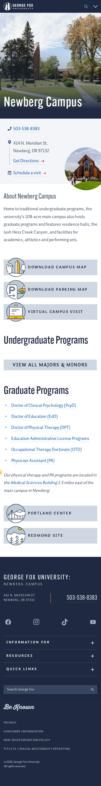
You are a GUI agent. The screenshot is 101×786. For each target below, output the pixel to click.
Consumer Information (23, 731)
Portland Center (50, 513)
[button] (86, 6)
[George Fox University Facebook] (8, 622)
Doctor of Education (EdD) (34, 416)
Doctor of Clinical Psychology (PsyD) (43, 405)
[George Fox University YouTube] (92, 622)
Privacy (10, 722)
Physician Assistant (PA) (33, 460)
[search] (92, 689)
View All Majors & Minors (50, 365)
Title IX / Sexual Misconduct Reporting (37, 749)
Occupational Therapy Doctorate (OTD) (46, 449)
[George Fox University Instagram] (36, 622)
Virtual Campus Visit (55, 312)
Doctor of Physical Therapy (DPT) (40, 427)
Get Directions (26, 161)
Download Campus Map (57, 267)
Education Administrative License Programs (50, 438)
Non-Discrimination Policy (27, 740)
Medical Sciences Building (34, 482)
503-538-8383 (26, 128)
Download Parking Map (58, 290)
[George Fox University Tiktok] (64, 622)
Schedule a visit (27, 173)
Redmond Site (45, 536)
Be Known (19, 707)
